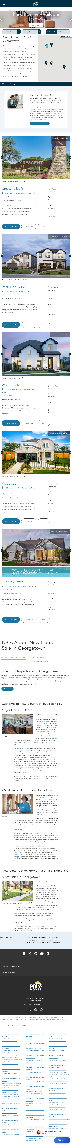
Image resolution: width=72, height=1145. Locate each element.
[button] (32, 26)
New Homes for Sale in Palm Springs (11, 1057)
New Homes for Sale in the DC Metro (35, 1050)
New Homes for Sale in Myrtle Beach (58, 1083)
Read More (7, 689)
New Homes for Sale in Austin (56, 1102)
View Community (11, 226)
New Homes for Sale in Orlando (10, 1094)
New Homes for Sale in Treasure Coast (11, 1103)
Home (4, 10)
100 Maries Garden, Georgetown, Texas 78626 (20, 291)
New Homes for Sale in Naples (9, 1092)
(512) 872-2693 (7, 196)
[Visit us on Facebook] (24, 954)
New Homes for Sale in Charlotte (34, 1133)
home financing (49, 846)
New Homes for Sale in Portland (57, 1050)
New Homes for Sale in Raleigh (33, 1138)
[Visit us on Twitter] (29, 954)
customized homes (23, 749)
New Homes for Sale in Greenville (57, 1078)
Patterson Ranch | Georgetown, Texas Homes (43, 942)
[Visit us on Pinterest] (35, 954)
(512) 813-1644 (7, 396)
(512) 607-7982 (7, 294)
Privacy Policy (39, 1004)
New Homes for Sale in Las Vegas (34, 1091)
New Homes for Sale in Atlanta (9, 1113)
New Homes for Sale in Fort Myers (10, 1085)
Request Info (29, 226)
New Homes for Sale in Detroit (33, 1072)
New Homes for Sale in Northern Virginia (59, 1119)
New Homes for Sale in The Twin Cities (35, 1081)
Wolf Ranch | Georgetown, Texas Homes (42, 940)
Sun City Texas (12, 582)
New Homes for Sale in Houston (57, 1107)
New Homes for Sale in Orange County (11, 1055)
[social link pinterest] (24, 182)
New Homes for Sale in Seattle (56, 1128)
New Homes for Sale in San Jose (10, 1064)
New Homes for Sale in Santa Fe (34, 1122)
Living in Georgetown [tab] (38, 657)
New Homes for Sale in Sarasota (10, 1099)
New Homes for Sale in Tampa (9, 1101)
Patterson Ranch (14, 287)
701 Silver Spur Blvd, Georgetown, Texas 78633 (20, 586)
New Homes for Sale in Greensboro (34, 1136)
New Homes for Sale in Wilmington (34, 1140)
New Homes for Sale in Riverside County (12, 1059)
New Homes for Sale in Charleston (57, 1070)
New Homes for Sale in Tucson (9, 1041)
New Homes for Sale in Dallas (56, 1104)
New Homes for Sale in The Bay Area (11, 1050)
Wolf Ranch (10, 385)
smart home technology (49, 738)
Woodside (9, 483)
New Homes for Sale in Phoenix (10, 1038)
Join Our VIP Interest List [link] (40, 123)
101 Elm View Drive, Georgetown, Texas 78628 (20, 193)
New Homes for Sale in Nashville (57, 1093)
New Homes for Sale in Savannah (10, 1115)
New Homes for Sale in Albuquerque (35, 1119)
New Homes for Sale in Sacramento (11, 1061)
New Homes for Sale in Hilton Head (58, 1081)
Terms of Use (28, 1004)
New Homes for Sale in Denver (9, 1073)
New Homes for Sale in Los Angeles (10, 1053)
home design (46, 721)
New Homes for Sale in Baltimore (34, 1048)
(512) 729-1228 (7, 589)
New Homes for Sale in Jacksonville (10, 1087)
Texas (9, 10)
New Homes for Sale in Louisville (34, 1038)
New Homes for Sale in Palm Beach (10, 1096)
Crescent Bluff (12, 189)
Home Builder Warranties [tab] (39, 661)
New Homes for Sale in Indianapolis (11, 1134)
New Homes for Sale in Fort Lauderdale (11, 1083)
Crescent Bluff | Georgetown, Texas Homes (42, 937)
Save (43, 226)
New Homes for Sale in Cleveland (57, 1038)
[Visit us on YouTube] (42, 954)
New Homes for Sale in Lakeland (10, 1090)
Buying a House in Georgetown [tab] (13, 657)
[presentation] (1, 20)
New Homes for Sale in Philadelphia (58, 1060)
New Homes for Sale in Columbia (57, 1072)
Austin (15, 10)
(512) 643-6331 (7, 494)
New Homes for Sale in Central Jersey (35, 1110)
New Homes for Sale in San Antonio (58, 1109)
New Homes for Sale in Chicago (10, 1125)
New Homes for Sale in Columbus (57, 1041)
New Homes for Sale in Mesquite (34, 1093)
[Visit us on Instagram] (48, 954)
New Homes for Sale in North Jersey (34, 1107)
